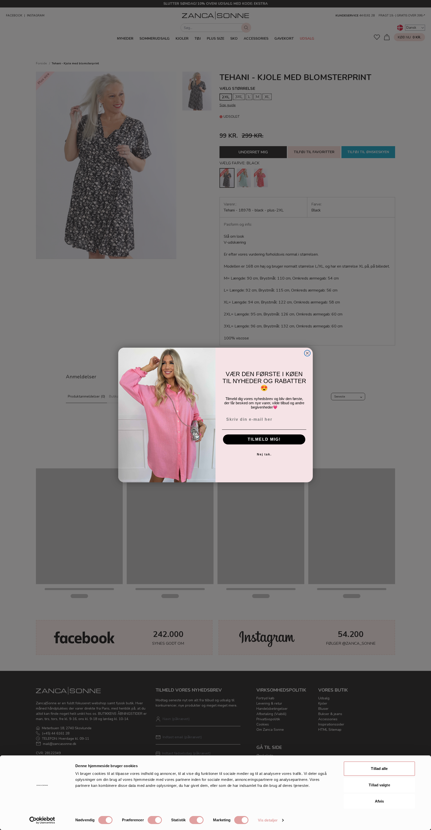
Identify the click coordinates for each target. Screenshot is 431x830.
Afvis (379, 801)
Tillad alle (379, 768)
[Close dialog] (307, 353)
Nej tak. (264, 454)
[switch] (155, 820)
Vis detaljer (268, 820)
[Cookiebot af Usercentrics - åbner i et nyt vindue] (42, 820)
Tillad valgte (379, 785)
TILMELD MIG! (264, 439)
